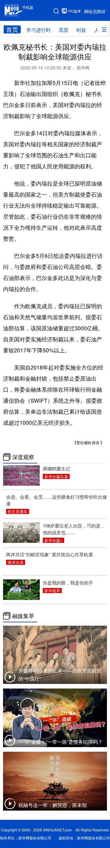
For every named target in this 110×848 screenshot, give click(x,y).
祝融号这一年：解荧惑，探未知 (52, 804)
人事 (99, 29)
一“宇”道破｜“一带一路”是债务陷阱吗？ (60, 741)
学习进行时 (38, 29)
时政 (81, 29)
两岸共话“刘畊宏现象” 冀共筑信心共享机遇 (49, 554)
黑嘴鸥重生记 (56, 468)
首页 (12, 29)
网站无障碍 (94, 11)
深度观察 (23, 457)
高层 (63, 29)
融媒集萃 (23, 616)
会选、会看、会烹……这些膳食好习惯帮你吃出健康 (56, 500)
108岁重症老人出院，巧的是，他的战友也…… (74, 528)
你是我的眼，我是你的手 (68, 582)
